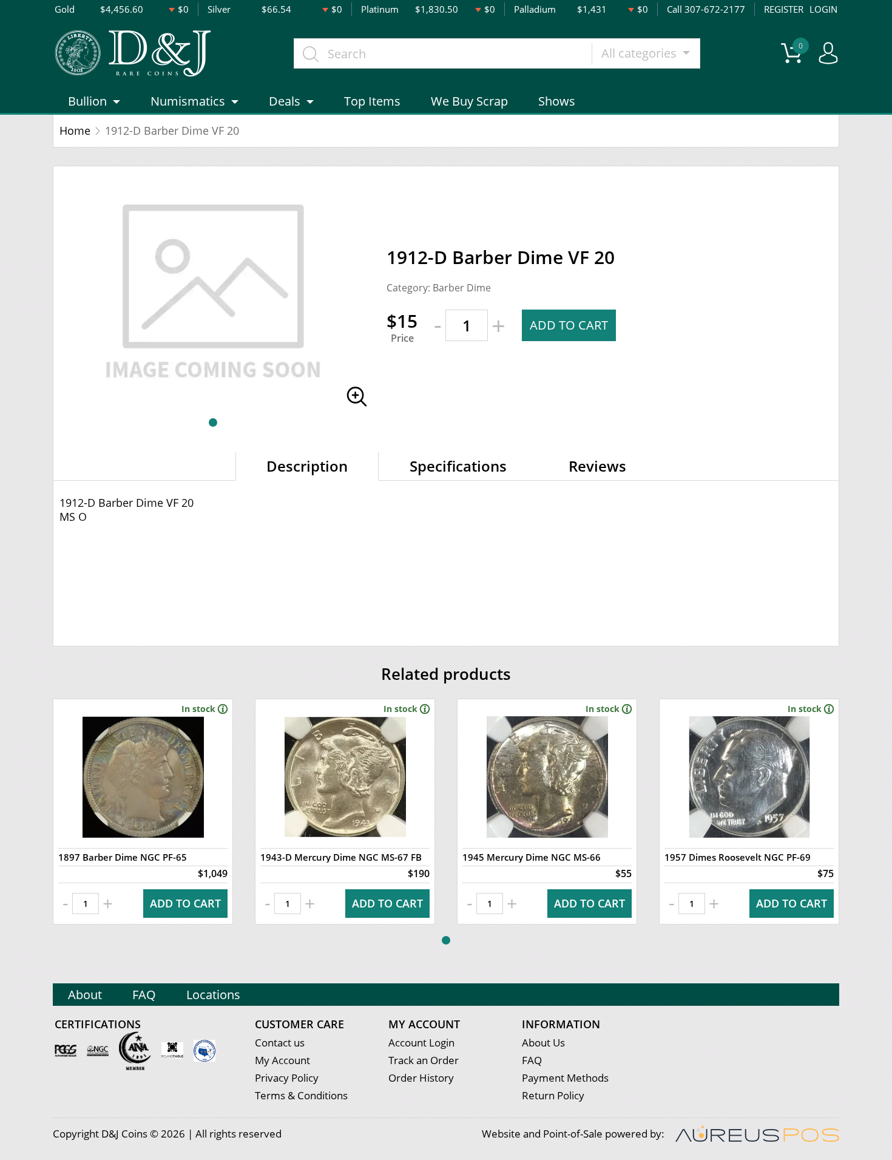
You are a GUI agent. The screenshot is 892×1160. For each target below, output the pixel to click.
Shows (556, 101)
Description (307, 466)
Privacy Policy (287, 1078)
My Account (282, 1060)
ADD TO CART (569, 325)
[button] (212, 422)
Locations (213, 994)
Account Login (421, 1043)
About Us (543, 1043)
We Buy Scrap (469, 101)
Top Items (372, 101)
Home (74, 130)
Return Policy (553, 1095)
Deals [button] (284, 101)
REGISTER (783, 9)
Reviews (597, 466)
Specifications (458, 466)
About (85, 994)
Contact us (280, 1043)
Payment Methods (565, 1078)
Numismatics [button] (187, 101)
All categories (640, 53)
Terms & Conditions (301, 1095)
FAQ (144, 994)
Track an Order (423, 1060)
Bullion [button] (87, 101)
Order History (421, 1078)
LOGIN (823, 9)
